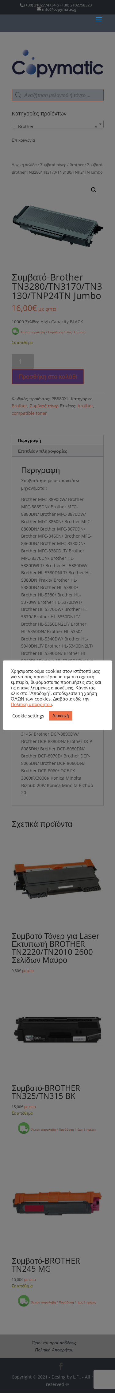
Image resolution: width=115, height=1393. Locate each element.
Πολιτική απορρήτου (31, 704)
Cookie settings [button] (28, 715)
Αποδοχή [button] (60, 715)
